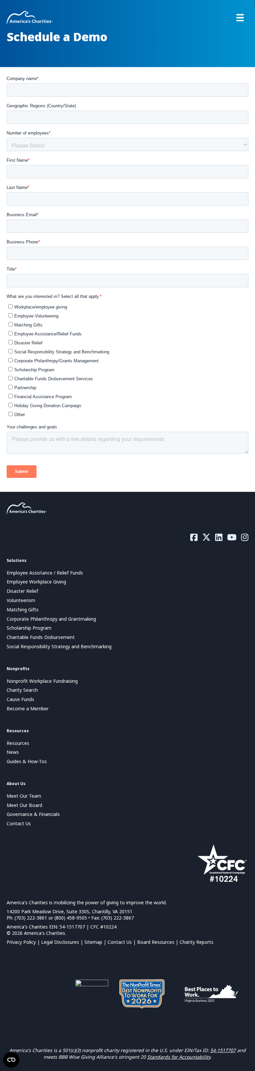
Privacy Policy (21, 942)
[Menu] (240, 17)
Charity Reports (196, 942)
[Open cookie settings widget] (11, 1060)
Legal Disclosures (60, 942)
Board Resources (155, 942)
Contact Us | (122, 942)
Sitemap (93, 942)
